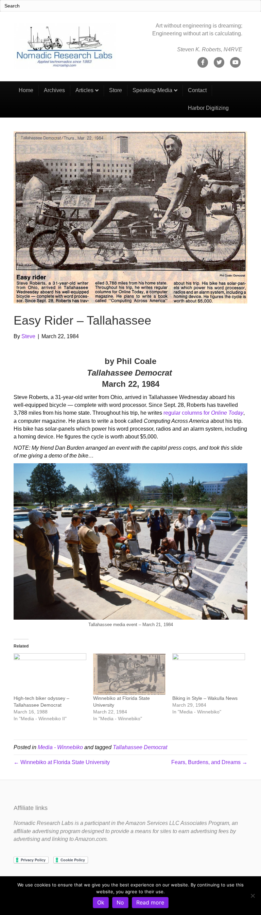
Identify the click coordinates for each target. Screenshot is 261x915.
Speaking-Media (152, 90)
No (120, 902)
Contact (197, 90)
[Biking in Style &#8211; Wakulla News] (208, 674)
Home (26, 90)
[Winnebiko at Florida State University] (129, 674)
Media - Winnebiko (60, 747)
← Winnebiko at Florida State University (62, 762)
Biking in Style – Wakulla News (205, 698)
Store (115, 90)
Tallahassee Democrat (140, 747)
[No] (252, 895)
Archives (54, 90)
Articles (84, 90)
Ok (100, 902)
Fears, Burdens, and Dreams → (209, 762)
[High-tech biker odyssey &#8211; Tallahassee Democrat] (50, 674)
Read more (150, 902)
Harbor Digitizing (208, 108)
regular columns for (203, 413)
